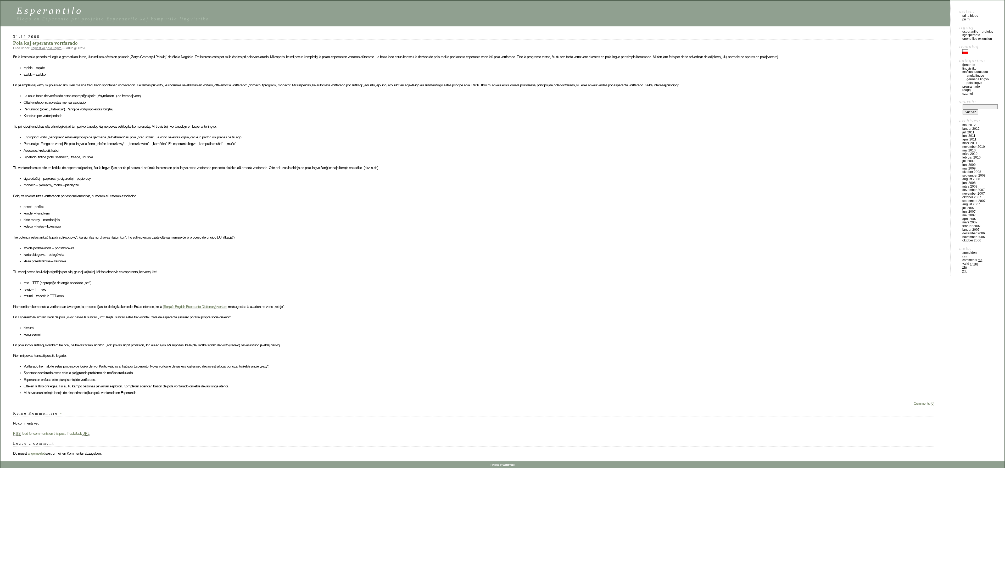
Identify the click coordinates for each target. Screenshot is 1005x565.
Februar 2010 (971, 157)
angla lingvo (975, 75)
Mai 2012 (969, 125)
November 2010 (973, 147)
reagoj (967, 90)
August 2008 (971, 179)
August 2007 (971, 204)
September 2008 (974, 175)
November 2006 (973, 237)
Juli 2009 (968, 161)
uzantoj (967, 93)
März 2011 (969, 143)
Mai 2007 (969, 215)
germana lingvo (978, 79)
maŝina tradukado (975, 72)
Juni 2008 (969, 183)
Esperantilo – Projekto (977, 31)
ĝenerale (968, 65)
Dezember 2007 (973, 190)
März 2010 (970, 154)
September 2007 (974, 201)
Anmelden (969, 253)
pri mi (966, 19)
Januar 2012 (971, 129)
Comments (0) (924, 403)
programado (971, 86)
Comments (972, 260)
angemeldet (35, 453)
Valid (970, 263)
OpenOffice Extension (977, 39)
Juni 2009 (969, 165)
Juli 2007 (968, 208)
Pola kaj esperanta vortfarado (45, 43)
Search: (967, 101)
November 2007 (973, 193)
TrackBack (78, 433)
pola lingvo (54, 48)
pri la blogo (970, 16)
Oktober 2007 (971, 197)
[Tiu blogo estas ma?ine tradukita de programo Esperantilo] (965, 52)
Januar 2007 (971, 229)
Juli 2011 (968, 132)
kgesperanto (971, 35)
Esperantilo (49, 10)
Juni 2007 (969, 211)
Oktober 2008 (971, 172)
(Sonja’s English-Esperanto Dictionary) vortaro (195, 306)
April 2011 (969, 139)
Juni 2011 (968, 136)
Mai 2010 (969, 150)
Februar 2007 (971, 226)
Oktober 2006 (971, 240)
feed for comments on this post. (39, 433)
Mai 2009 (969, 168)
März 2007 (970, 222)
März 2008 (970, 186)
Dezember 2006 (973, 233)
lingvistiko (38, 48)
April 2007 (969, 219)
